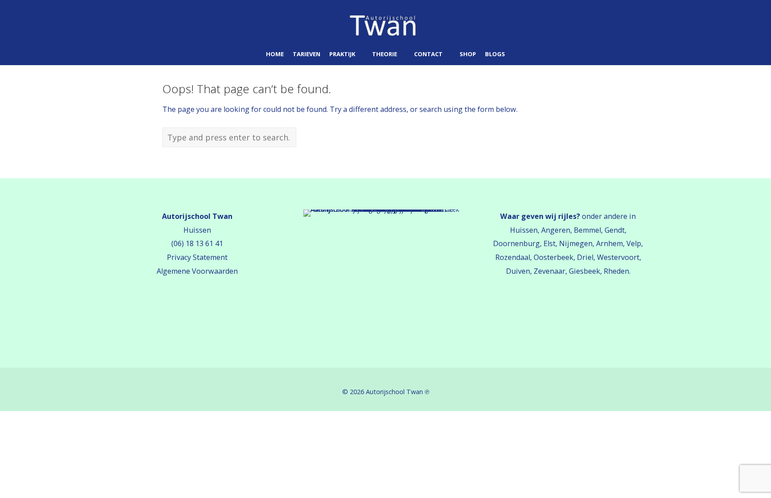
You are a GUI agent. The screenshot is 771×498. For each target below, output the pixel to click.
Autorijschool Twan (394, 391)
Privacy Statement (197, 257)
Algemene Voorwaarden (197, 271)
